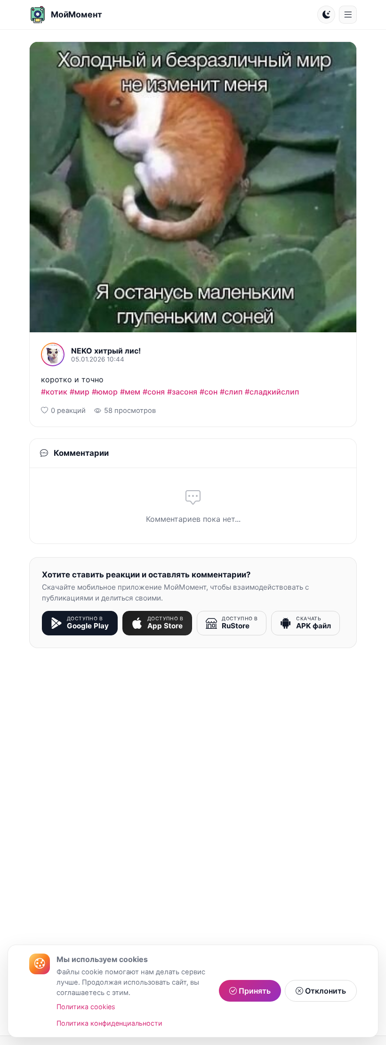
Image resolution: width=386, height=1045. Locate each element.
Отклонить (324, 991)
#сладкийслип (272, 391)
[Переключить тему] (326, 15)
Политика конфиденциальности (109, 1023)
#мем (130, 391)
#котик (54, 391)
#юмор (105, 391)
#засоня (182, 391)
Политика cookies (85, 1007)
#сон (208, 391)
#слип (231, 391)
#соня (154, 391)
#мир (79, 391)
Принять (254, 991)
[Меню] (348, 15)
